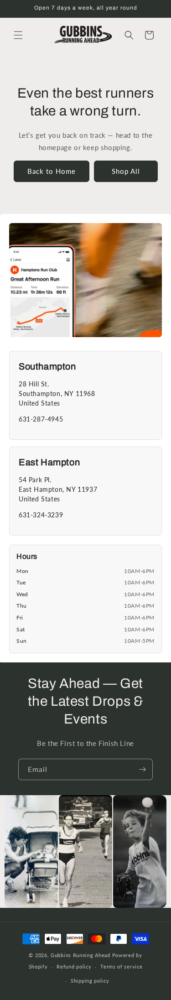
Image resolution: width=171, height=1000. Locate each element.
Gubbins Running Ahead (80, 955)
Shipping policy (90, 981)
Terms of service (121, 966)
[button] (18, 35)
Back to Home (51, 171)
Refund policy (74, 966)
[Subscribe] (142, 769)
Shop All (126, 171)
